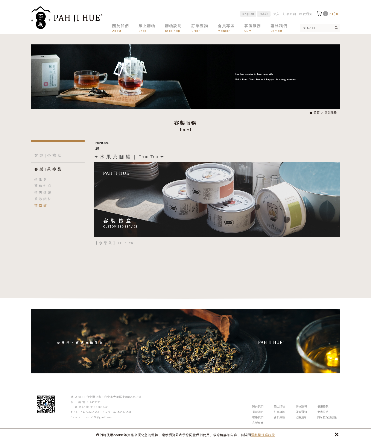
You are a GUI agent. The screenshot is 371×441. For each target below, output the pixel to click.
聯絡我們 (257, 417)
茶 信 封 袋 (42, 186)
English (248, 13)
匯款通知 (306, 14)
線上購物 (279, 406)
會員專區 (279, 417)
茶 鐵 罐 (40, 205)
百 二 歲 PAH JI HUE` (66, 17)
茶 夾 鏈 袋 (42, 192)
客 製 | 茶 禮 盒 (47, 155)
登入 (276, 14)
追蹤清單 (301, 417)
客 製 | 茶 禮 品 (47, 169)
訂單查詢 (289, 14)
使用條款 (322, 406)
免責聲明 (322, 412)
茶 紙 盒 (40, 179)
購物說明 (301, 406)
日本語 (263, 13)
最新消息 (257, 412)
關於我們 (257, 406)
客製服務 (257, 422)
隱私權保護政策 (263, 435)
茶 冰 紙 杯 (42, 199)
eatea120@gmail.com (99, 417)
